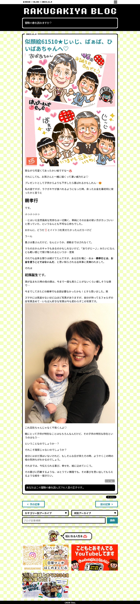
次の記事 (35, 504)
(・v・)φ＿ (110, 481)
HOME (28, 2)
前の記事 (105, 504)
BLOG (36, 2)
